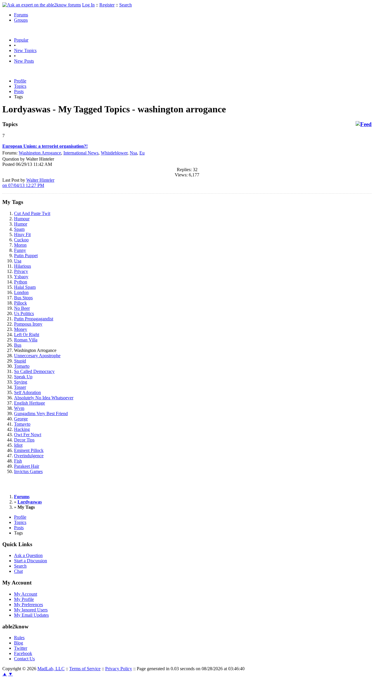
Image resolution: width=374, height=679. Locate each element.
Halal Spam (25, 287)
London (21, 292)
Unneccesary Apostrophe (37, 355)
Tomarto (22, 366)
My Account (25, 594)
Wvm (19, 408)
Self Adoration (27, 392)
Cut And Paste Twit (32, 213)
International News (80, 152)
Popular (21, 39)
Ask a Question (28, 555)
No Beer (22, 308)
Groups (21, 20)
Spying (20, 381)
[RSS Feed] (364, 124)
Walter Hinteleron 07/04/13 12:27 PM (28, 183)
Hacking (22, 429)
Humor (20, 223)
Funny (20, 250)
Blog (18, 642)
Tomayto (22, 424)
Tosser (20, 387)
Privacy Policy (118, 668)
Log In (88, 4)
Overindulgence (29, 455)
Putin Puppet (26, 255)
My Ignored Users (31, 609)
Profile (20, 80)
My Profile (24, 599)
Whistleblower (114, 152)
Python (20, 281)
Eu (142, 152)
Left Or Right (26, 334)
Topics (20, 86)
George (21, 418)
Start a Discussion (30, 560)
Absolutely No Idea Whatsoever (43, 397)
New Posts (24, 61)
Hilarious (22, 266)
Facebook (23, 653)
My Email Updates (31, 615)
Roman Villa (25, 339)
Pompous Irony (28, 324)
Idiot (18, 445)
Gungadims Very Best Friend (41, 413)
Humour (22, 218)
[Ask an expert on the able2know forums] (41, 4)
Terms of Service (85, 668)
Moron (20, 245)
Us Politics (24, 313)
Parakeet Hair (26, 466)
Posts (19, 91)
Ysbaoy (21, 276)
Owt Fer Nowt (27, 434)
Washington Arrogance (40, 152)
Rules (19, 637)
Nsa (133, 152)
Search (125, 4)
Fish (18, 460)
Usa (17, 260)
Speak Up (23, 376)
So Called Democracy (34, 371)
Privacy (21, 271)
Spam (19, 229)
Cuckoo (21, 239)
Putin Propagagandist (33, 318)
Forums (21, 14)
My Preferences (28, 604)
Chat (18, 571)
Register (107, 4)
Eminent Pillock (29, 450)
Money (20, 329)
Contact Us (24, 658)
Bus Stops (23, 297)
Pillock (20, 302)
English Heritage (29, 402)
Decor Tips (24, 439)
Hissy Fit (22, 234)
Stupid (20, 360)
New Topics (25, 50)
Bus (17, 345)
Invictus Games (28, 471)
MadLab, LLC (51, 668)
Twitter (20, 648)
